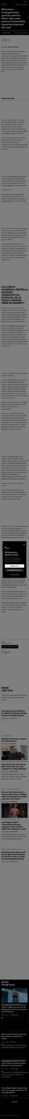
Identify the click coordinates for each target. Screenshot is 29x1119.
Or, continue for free (14, 574)
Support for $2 (14, 566)
